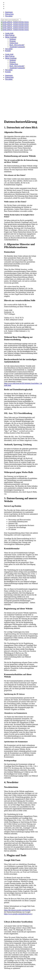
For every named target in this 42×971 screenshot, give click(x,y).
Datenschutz (9, 77)
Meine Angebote (10, 58)
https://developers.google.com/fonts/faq (17, 910)
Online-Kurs (13, 64)
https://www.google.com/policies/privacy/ (18, 914)
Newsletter (8, 70)
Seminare (12, 60)
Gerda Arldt (9, 54)
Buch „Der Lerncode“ (17, 66)
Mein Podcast (9, 56)
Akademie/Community (17, 68)
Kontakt (8, 72)
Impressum (9, 75)
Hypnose (12, 62)
